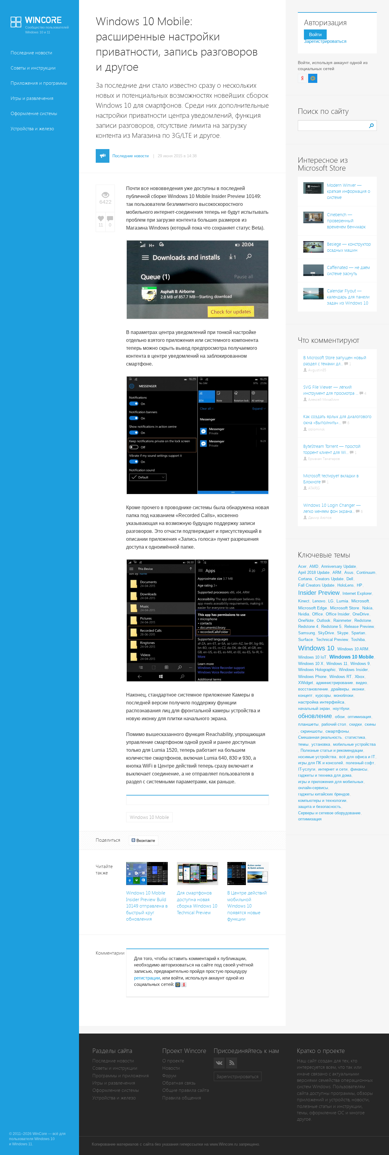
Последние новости (31, 53)
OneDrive (361, 614)
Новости (171, 1068)
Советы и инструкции (33, 68)
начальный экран (314, 708)
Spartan (358, 633)
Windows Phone (312, 676)
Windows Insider (353, 669)
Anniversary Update (338, 566)
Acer (302, 566)
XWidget (305, 682)
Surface (305, 639)
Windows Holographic (317, 669)
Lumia (342, 600)
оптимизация (359, 716)
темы (303, 744)
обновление (315, 716)
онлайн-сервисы (313, 787)
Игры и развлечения (32, 98)
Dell (349, 579)
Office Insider (337, 614)
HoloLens (345, 585)
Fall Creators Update (316, 585)
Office (317, 614)
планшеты (308, 724)
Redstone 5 (331, 626)
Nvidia (303, 614)
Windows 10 (316, 648)
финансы (358, 769)
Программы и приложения (120, 1075)
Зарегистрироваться (325, 41)
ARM (336, 572)
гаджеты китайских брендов (323, 794)
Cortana (305, 579)
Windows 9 (360, 663)
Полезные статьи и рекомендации (332, 750)
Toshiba (358, 639)
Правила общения (181, 1098)
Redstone (362, 620)
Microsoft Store (344, 607)
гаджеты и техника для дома (324, 775)
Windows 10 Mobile (149, 817)
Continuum (365, 572)
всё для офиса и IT (357, 757)
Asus (348, 572)
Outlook (323, 620)
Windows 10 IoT (312, 657)
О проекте (173, 1061)
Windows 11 (336, 663)
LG (330, 601)
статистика (355, 737)
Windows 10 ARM (352, 649)
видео (361, 682)
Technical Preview (332, 639)
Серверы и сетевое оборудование (329, 813)
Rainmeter (342, 620)
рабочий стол (334, 724)
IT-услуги (306, 769)
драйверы (340, 689)
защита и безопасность (319, 806)
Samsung (306, 633)
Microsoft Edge (312, 607)
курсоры (323, 695)
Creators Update (329, 579)
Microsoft (360, 600)
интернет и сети (332, 769)
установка (321, 744)
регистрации (147, 977)
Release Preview (359, 626)
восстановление (313, 689)
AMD (313, 566)
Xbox (359, 676)
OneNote (306, 620)
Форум (169, 1075)
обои (340, 716)
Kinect (303, 601)
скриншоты (311, 731)
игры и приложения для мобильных (330, 781)
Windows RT (340, 676)
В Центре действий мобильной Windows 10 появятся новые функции (247, 906)
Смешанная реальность (320, 737)
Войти (315, 34)
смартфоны (337, 731)
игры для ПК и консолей (320, 763)
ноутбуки (341, 708)
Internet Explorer (357, 593)
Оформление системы (34, 113)
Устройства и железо (32, 128)
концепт (305, 695)
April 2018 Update (313, 572)
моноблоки (343, 695)
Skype (342, 633)
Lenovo (318, 601)
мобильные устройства (354, 744)
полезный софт (360, 763)
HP (359, 585)
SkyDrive (326, 633)
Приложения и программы (39, 83)
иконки (358, 689)
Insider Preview (318, 592)
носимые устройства (317, 757)
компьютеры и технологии (322, 800)
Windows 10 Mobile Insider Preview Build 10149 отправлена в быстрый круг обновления (146, 906)
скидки (355, 724)
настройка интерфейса (321, 702)
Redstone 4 (308, 626)
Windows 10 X (310, 663)
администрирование (334, 682)
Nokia (367, 608)
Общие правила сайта (185, 1090)
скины (370, 724)
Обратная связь (178, 1083)
